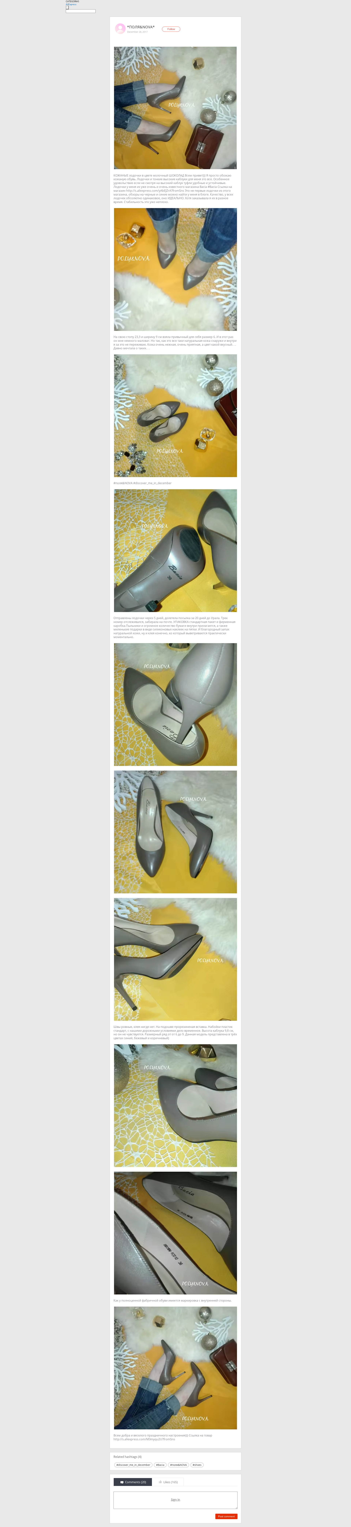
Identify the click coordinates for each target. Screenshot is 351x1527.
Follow (171, 29)
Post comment (226, 1516)
